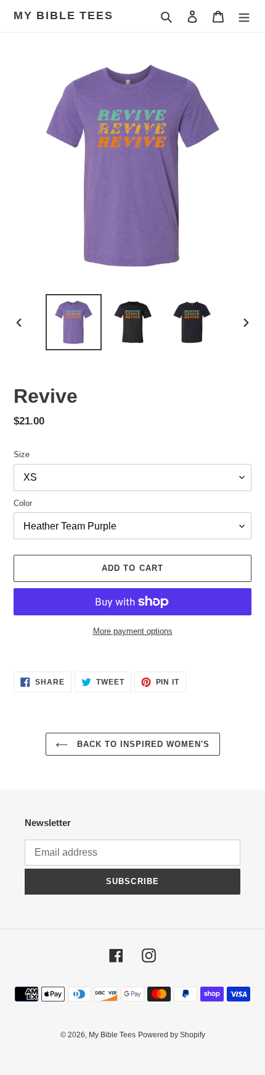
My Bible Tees (63, 15)
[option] (74, 322)
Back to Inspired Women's (142, 744)
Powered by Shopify (171, 1035)
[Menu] (244, 16)
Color (23, 503)
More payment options (133, 631)
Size (22, 454)
